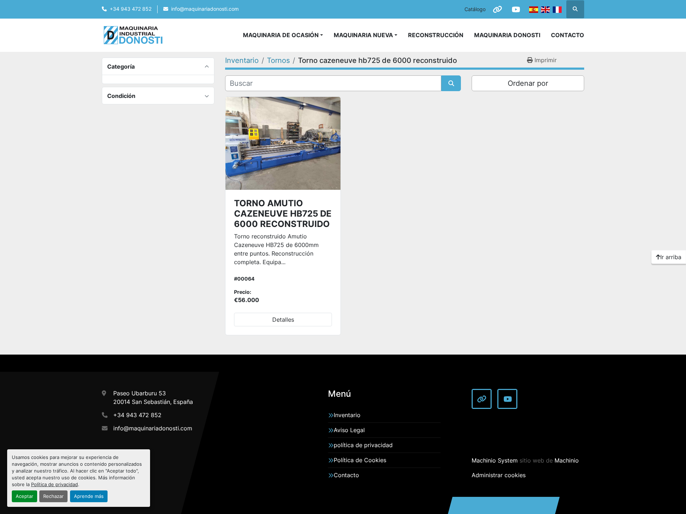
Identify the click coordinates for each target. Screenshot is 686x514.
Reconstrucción (435, 35)
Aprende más (89, 496)
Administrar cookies (499, 475)
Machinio (567, 460)
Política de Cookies (360, 460)
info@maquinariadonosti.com (205, 9)
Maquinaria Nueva (363, 35)
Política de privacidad (54, 484)
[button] (365, 35)
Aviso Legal (349, 430)
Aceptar (24, 496)
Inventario (347, 415)
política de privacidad (363, 445)
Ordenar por (528, 83)
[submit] (451, 83)
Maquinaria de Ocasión (281, 35)
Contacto (567, 35)
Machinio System (495, 460)
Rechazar (53, 496)
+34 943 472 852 (130, 9)
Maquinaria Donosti (507, 35)
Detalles (283, 319)
